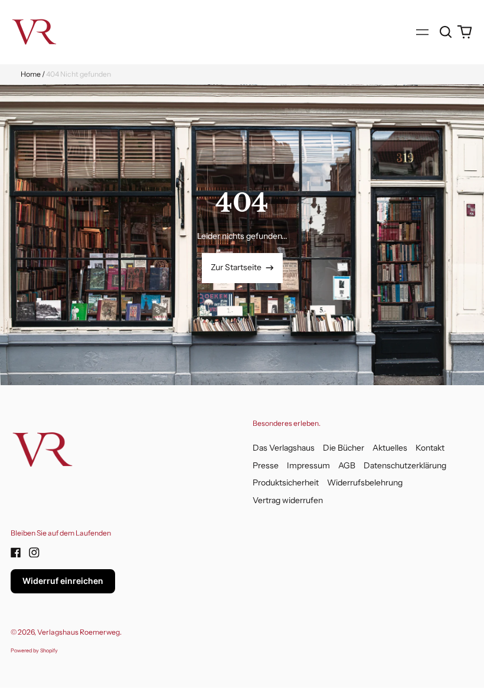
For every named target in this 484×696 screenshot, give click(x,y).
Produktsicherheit (286, 482)
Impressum (308, 465)
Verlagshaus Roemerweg (78, 632)
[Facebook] (16, 552)
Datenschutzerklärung (405, 465)
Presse (266, 465)
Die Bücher (343, 447)
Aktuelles (389, 447)
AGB (346, 465)
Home (31, 74)
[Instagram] (34, 552)
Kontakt (430, 447)
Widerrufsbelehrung (365, 482)
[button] (446, 31)
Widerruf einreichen (62, 581)
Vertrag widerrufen (288, 500)
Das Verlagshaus (284, 447)
